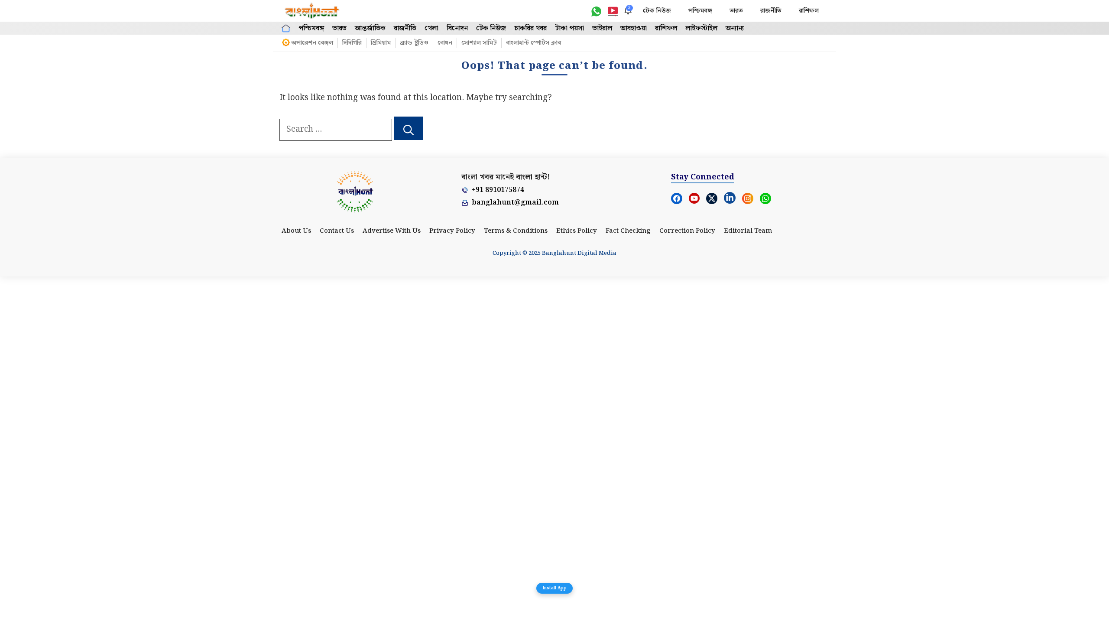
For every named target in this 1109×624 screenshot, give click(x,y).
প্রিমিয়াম (381, 43)
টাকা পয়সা (569, 28)
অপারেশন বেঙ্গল (312, 43)
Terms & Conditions (516, 231)
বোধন (445, 43)
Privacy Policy (452, 231)
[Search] (408, 128)
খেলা (431, 28)
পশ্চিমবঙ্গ (700, 11)
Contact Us (337, 231)
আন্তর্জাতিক (370, 28)
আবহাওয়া (633, 28)
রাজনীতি (770, 11)
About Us (296, 231)
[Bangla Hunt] (312, 11)
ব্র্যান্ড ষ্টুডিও (414, 43)
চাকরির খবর (530, 28)
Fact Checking (628, 231)
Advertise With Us (392, 231)
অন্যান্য (735, 28)
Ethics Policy (576, 231)
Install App (554, 588)
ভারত (736, 11)
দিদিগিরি (352, 43)
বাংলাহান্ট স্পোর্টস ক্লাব (533, 43)
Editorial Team (748, 231)
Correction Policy (687, 231)
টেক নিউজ (657, 11)
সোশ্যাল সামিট (479, 43)
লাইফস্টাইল (701, 28)
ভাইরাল (602, 28)
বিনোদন (457, 28)
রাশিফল (809, 11)
